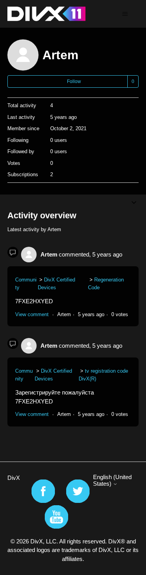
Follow (74, 81)
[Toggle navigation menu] (125, 14)
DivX (13, 477)
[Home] (46, 14)
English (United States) (112, 480)
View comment (32, 314)
